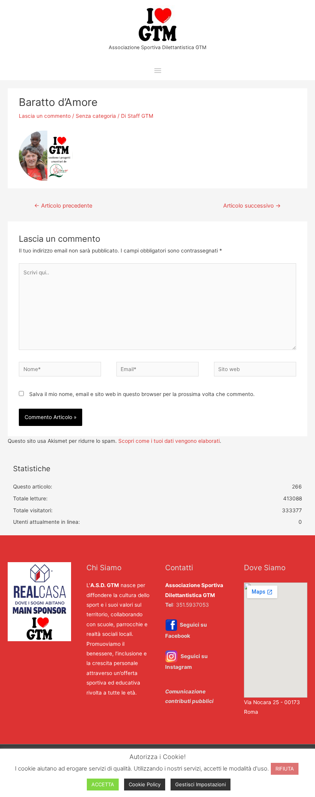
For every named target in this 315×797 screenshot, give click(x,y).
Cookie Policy (145, 784)
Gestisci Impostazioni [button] (200, 784)
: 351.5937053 (187, 605)
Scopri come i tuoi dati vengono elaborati (169, 441)
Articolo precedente (63, 205)
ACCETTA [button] (102, 784)
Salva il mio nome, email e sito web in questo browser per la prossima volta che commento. (142, 394)
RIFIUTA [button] (284, 769)
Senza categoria (96, 116)
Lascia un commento (45, 116)
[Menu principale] (157, 70)
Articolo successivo (252, 205)
